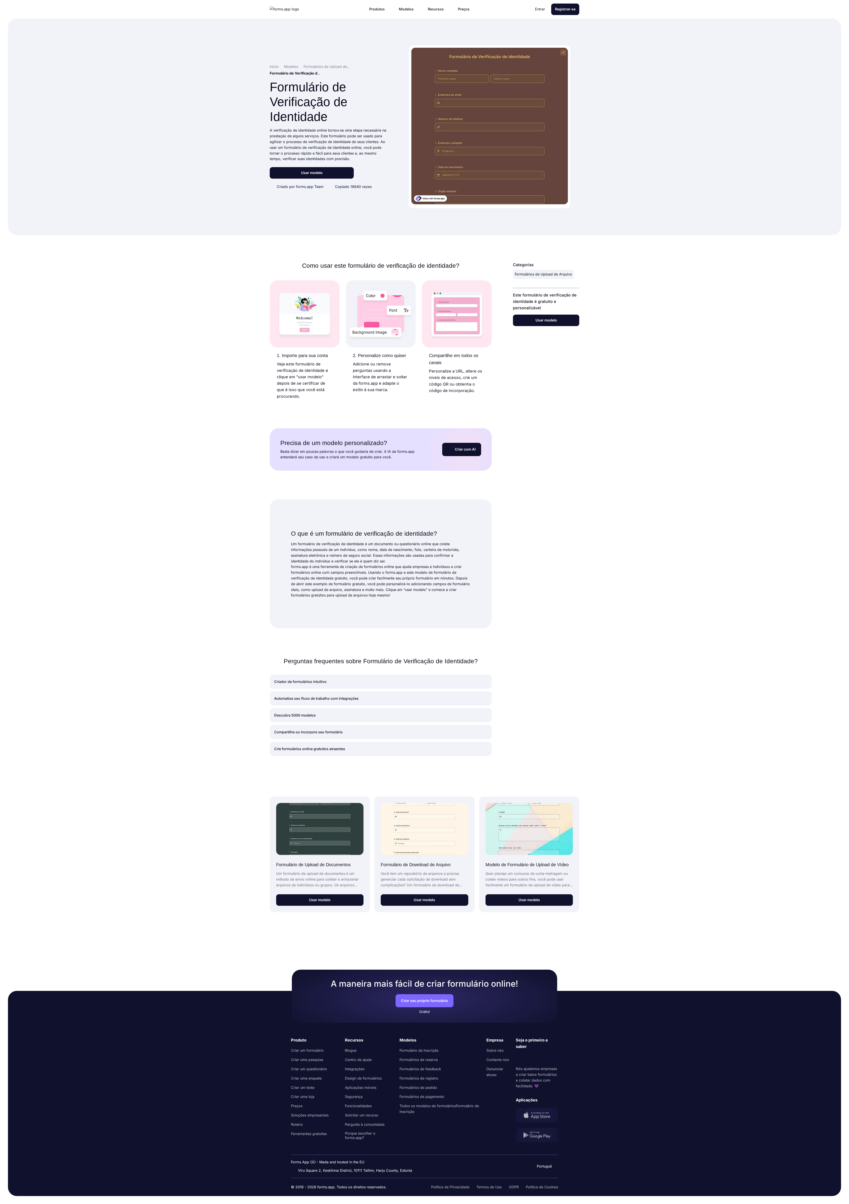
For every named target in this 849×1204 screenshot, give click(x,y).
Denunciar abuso (494, 1072)
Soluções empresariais (310, 1115)
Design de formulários (363, 1078)
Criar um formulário (307, 1050)
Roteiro (297, 1124)
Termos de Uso (489, 1187)
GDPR (514, 1187)
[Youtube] (548, 1057)
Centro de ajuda (358, 1059)
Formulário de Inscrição (419, 1050)
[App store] (537, 1116)
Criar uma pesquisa (307, 1059)
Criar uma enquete (306, 1078)
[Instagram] (529, 1057)
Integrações (354, 1069)
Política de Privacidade (450, 1187)
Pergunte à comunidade (364, 1124)
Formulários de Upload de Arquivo (543, 274)
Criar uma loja (302, 1096)
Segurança (354, 1096)
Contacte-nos (497, 1059)
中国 (543, 1154)
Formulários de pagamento (422, 1096)
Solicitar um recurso (361, 1115)
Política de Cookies (542, 1187)
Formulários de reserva (419, 1059)
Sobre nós (494, 1050)
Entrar (540, 9)
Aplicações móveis (360, 1087)
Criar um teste (302, 1087)
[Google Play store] (537, 1136)
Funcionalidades (358, 1106)
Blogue (350, 1050)
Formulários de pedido (418, 1087)
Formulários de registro (419, 1078)
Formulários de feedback (420, 1069)
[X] (538, 1057)
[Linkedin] (519, 1057)
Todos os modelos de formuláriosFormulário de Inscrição (439, 1109)
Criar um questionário (309, 1069)
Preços (296, 1106)
